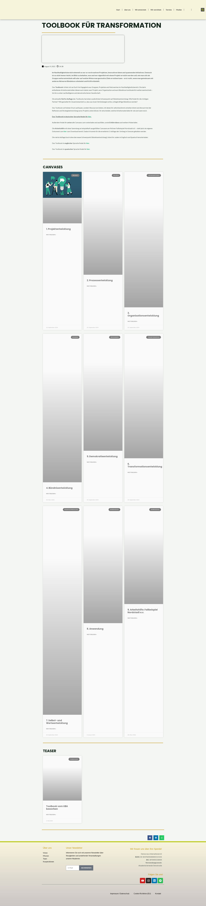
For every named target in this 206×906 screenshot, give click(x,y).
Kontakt (158, 894)
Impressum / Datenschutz (119, 894)
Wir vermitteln (156, 10)
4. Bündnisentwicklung (59, 487)
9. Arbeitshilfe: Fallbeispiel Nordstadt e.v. (143, 611)
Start (118, 10)
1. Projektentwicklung (58, 229)
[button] (202, 9)
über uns (127, 10)
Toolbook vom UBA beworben (57, 807)
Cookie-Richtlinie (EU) (142, 894)
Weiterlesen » (51, 234)
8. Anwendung (95, 628)
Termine (169, 10)
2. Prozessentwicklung (100, 280)
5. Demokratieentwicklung (102, 456)
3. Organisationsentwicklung (143, 314)
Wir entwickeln (140, 10)
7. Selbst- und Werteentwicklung (57, 722)
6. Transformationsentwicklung (145, 465)
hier (89, 117)
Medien (179, 10)
